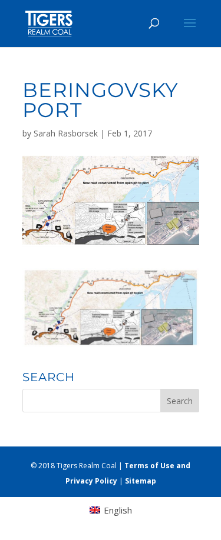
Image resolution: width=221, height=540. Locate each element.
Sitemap (140, 481)
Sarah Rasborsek (66, 133)
